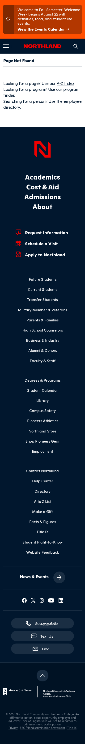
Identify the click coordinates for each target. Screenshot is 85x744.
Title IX (43, 531)
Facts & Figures (42, 521)
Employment (42, 451)
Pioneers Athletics (42, 420)
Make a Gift (42, 511)
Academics (42, 176)
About (42, 206)
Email (49, 648)
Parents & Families (42, 319)
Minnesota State (63, 696)
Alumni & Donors (42, 350)
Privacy (13, 728)
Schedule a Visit (41, 243)
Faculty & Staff (42, 360)
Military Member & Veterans (42, 309)
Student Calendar (42, 390)
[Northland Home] (42, 148)
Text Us (46, 636)
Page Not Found (18, 60)
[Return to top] (42, 675)
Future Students (42, 279)
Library (42, 400)
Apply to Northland (45, 254)
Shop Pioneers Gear (43, 441)
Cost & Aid (42, 186)
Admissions (42, 196)
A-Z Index (65, 83)
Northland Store (42, 430)
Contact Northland (42, 470)
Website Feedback (42, 552)
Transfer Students (42, 299)
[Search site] (76, 46)
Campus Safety (42, 410)
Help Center (42, 480)
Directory (42, 491)
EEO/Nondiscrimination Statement (42, 728)
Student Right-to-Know (42, 541)
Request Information (46, 232)
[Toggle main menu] (6, 46)
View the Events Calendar (41, 29)
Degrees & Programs (42, 380)
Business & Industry (42, 340)
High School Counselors (42, 329)
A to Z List (42, 501)
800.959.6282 (46, 623)
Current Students (42, 289)
